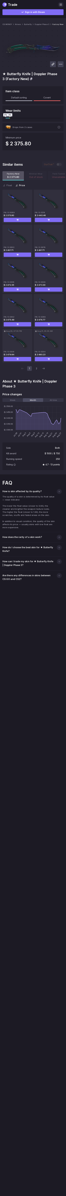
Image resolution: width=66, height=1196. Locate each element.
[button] (17, 220)
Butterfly (28, 24)
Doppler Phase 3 (42, 24)
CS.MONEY (7, 24)
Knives (18, 24)
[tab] (12, 400)
